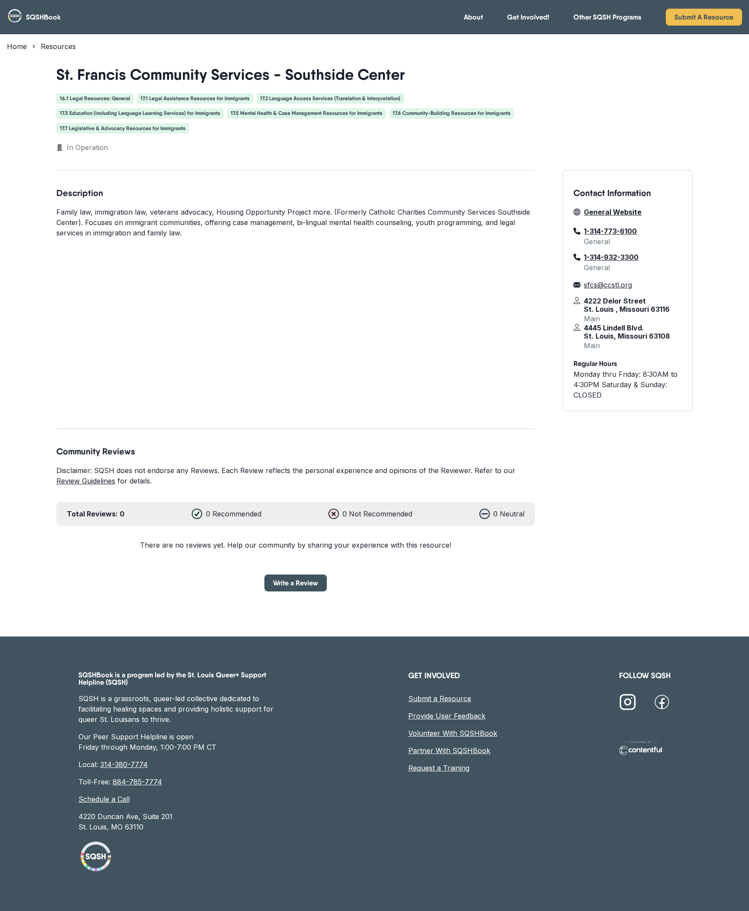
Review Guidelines (85, 481)
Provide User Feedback (446, 716)
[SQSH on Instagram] (627, 703)
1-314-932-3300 (611, 257)
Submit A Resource (703, 17)
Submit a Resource (439, 698)
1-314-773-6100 (610, 231)
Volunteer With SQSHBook (452, 733)
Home (17, 46)
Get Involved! (528, 17)
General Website (613, 212)
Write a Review (295, 582)
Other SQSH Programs (607, 17)
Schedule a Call (104, 799)
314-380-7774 (124, 764)
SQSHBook (43, 17)
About (473, 17)
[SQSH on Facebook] (662, 703)
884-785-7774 (137, 781)
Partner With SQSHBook (449, 750)
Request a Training (438, 768)
